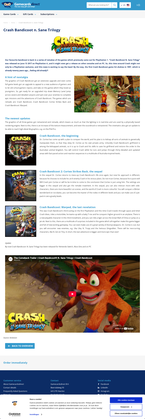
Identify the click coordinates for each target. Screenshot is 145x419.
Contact (55, 380)
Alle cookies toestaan (126, 400)
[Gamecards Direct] (21, 5)
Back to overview (22, 345)
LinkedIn (104, 387)
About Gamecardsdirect (13, 384)
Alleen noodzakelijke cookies (126, 413)
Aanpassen (124, 407)
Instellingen (34, 414)
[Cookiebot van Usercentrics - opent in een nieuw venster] (15, 414)
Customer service (12, 380)
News (5, 20)
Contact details (9, 387)
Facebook (104, 384)
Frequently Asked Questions (15, 391)
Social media (104, 380)
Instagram (104, 391)
